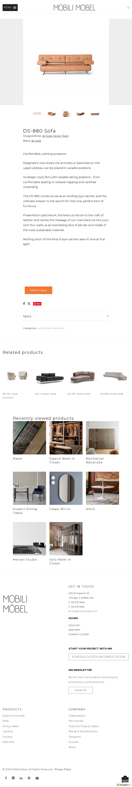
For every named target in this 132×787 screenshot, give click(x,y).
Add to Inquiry (38, 290)
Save (38, 303)
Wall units (8, 742)
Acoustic (74, 742)
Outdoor (8, 736)
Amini (90, 509)
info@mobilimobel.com (84, 611)
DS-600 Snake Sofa (111, 394)
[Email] (37, 778)
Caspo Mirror (60, 509)
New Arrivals (76, 720)
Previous (3, 62)
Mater (18, 458)
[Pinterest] (29, 778)
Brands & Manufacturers (83, 731)
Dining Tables (11, 726)
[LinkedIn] (21, 778)
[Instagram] (13, 778)
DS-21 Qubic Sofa (45, 394)
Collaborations (77, 715)
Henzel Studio (25, 559)
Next (128, 62)
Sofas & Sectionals (54, 328)
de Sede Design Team (55, 136)
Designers (75, 736)
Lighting (8, 731)
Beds (6, 720)
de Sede (36, 140)
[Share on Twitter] (28, 303)
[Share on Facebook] (24, 303)
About (72, 747)
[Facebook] (6, 778)
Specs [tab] (27, 316)
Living (40, 328)
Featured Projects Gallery (84, 726)
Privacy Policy (62, 769)
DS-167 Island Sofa (79, 394)
